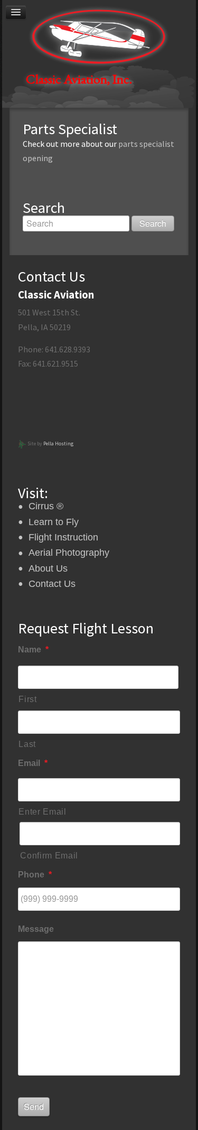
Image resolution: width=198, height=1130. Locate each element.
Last (27, 744)
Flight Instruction (63, 537)
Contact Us (52, 583)
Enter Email (42, 811)
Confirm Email (49, 855)
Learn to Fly (54, 522)
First (27, 699)
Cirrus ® (46, 506)
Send (34, 1106)
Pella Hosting (58, 443)
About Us (48, 568)
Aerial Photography (69, 552)
